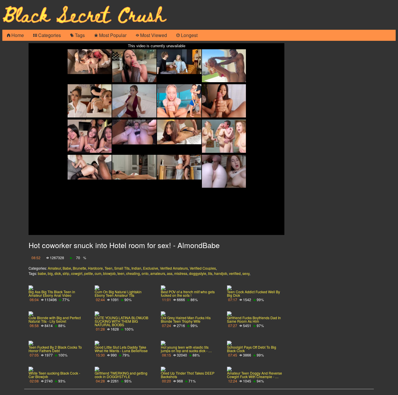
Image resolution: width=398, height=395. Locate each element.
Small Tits (122, 268)
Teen (108, 268)
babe (42, 273)
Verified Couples (203, 268)
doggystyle (197, 273)
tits (210, 273)
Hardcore (95, 268)
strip (66, 273)
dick (57, 273)
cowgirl (76, 273)
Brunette (79, 268)
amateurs (157, 273)
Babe (67, 268)
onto (145, 273)
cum (98, 273)
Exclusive (150, 268)
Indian (136, 268)
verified (235, 273)
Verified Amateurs (174, 268)
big (50, 273)
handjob (220, 273)
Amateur (54, 268)
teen (120, 273)
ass (169, 273)
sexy (245, 273)
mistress (180, 273)
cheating (133, 273)
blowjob (109, 273)
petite (88, 273)
